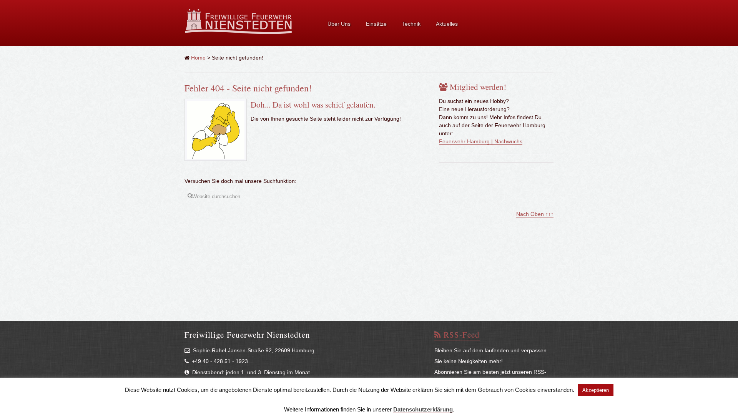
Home (198, 58)
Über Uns (339, 24)
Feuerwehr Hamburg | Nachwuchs (480, 141)
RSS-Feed (460, 334)
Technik (411, 24)
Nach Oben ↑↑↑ (535, 214)
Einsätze (376, 24)
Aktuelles (447, 24)
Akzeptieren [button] (595, 390)
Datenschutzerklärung (423, 409)
